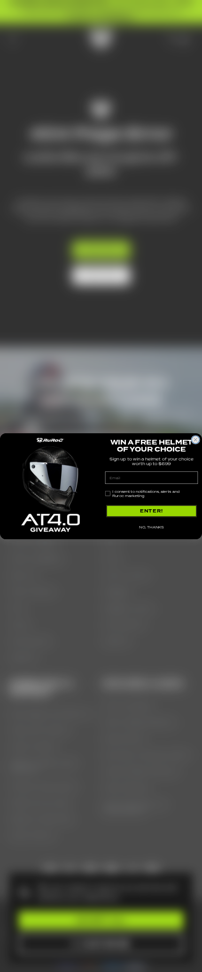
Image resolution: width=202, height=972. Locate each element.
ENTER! (151, 510)
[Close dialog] (196, 440)
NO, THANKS (151, 527)
